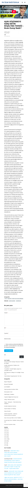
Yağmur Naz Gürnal (8, 477)
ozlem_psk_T (7, 32)
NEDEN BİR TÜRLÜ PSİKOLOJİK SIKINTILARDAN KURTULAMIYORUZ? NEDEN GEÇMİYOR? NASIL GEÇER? (13, 473)
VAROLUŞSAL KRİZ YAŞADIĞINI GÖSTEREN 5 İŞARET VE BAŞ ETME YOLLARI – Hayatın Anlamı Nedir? (13, 466)
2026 (5, 428)
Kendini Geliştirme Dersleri (10, 406)
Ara (5, 354)
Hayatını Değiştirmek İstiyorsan (11, 397)
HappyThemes (19, 485)
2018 (5, 445)
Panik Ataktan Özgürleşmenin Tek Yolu (12, 376)
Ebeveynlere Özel (8, 391)
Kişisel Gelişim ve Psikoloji (10, 408)
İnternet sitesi (7, 338)
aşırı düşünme (12, 300)
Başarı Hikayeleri (8, 381)
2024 (5, 432)
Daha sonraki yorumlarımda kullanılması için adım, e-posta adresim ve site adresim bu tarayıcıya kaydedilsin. (13, 346)
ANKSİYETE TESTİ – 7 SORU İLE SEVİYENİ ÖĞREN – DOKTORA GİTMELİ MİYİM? (13, 479)
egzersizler (18, 300)
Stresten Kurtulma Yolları (9, 424)
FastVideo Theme (12, 485)
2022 (5, 437)
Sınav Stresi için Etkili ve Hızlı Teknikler (12, 417)
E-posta (6, 333)
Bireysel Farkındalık (8, 384)
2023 (5, 435)
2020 (5, 441)
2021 (5, 439)
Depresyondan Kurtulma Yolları (11, 389)
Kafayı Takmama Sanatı (9, 399)
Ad (5, 327)
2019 (5, 443)
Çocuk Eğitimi (7, 386)
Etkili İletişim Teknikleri (9, 394)
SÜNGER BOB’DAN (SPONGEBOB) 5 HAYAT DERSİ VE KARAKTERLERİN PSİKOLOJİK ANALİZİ (13, 460)
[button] (24, 2)
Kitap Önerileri (7, 411)
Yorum (6, 312)
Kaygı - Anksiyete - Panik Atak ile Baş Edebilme (14, 298)
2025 (5, 430)
